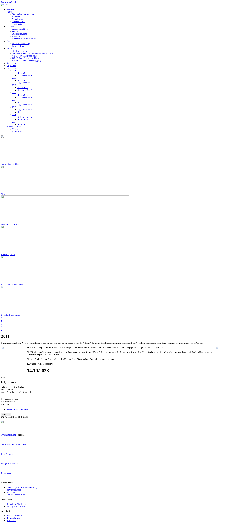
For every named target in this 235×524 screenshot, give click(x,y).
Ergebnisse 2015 (24, 109)
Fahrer (9, 12)
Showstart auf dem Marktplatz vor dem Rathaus (32, 53)
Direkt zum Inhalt (8, 2)
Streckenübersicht (19, 51)
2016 (14, 114)
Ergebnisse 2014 (24, 105)
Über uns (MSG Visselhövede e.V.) (22, 487)
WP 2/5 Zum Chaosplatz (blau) (25, 58)
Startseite (10, 9)
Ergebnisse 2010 (24, 75)
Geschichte (11, 68)
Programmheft (8, 463)
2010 (14, 70)
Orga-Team (11, 65)
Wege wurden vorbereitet (12, 285)
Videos (15, 129)
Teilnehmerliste (18, 21)
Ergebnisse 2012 (24, 90)
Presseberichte (18, 46)
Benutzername (8, 401)
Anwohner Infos (14, 490)
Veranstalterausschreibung (23, 14)
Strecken (10, 48)
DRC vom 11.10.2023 (10, 224)
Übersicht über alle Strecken (24, 39)
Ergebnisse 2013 (24, 97)
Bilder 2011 (22, 80)
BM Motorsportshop (15, 515)
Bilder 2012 (22, 87)
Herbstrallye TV (8, 254)
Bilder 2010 (22, 73)
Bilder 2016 (22, 119)
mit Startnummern (13, 444)
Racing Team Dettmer (16, 506)
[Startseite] (6, 5)
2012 (14, 85)
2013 (14, 92)
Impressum (11, 492)
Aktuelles (16, 16)
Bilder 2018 (17, 131)
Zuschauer (11, 26)
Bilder (20, 102)
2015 (14, 107)
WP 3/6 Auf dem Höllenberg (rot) (26, 61)
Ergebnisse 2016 (24, 117)
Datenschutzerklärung (16, 495)
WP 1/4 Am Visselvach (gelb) (24, 56)
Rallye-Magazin (13, 518)
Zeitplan (15, 31)
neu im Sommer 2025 (10, 164)
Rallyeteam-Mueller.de (16, 504)
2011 (14, 78)
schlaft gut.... (17, 24)
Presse (9, 41)
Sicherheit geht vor (20, 29)
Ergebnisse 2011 (24, 83)
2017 (14, 122)
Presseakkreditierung (21, 43)
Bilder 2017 (22, 124)
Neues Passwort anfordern (18, 409)
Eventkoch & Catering (10, 315)
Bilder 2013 (22, 95)
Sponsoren (11, 63)
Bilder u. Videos (14, 127)
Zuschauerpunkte (19, 34)
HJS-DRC (11, 520)
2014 (14, 100)
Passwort (5, 404)
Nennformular (18, 19)
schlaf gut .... (17, 36)
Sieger (4, 194)
